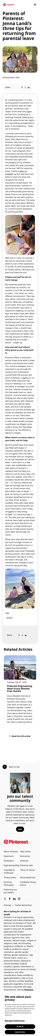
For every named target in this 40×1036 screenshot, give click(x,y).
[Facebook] (22, 87)
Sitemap (7, 905)
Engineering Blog (11, 865)
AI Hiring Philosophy (9, 883)
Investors (24, 860)
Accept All (20, 1026)
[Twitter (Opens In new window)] (5, 898)
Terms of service (27, 870)
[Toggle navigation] (35, 4)
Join (20, 829)
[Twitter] (25, 87)
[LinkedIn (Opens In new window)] (14, 898)
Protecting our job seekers (10, 891)
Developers (9, 860)
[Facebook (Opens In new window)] (9, 898)
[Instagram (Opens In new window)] (19, 898)
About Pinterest (11, 851)
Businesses (25, 856)
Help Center (25, 851)
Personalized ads (27, 877)
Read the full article (21, 736)
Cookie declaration (23, 905)
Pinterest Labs (26, 865)
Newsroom (9, 856)
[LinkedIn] (29, 87)
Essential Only (20, 1032)
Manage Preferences (15, 1020)
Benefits (9, 618)
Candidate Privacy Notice (28, 883)
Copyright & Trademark (9, 871)
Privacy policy (10, 877)
